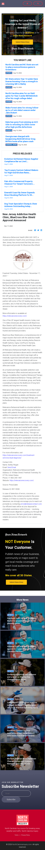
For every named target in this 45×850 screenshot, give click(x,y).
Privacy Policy (25, 835)
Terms (17, 835)
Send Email (11, 467)
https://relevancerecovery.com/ (15, 316)
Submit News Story (22, 42)
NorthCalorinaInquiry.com (22, 844)
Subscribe (11, 799)
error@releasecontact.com (31, 504)
